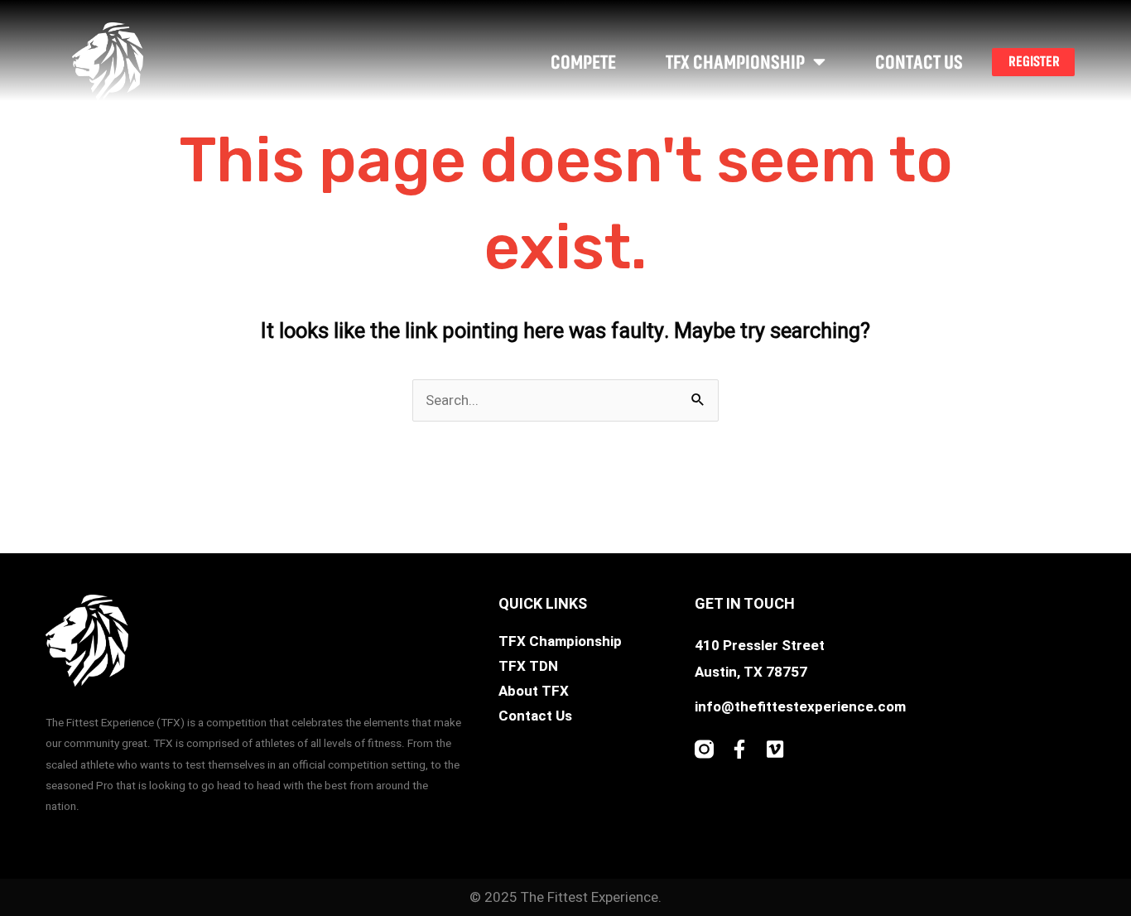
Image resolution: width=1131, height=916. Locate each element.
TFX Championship (735, 62)
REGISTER (1034, 61)
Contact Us (919, 62)
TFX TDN (528, 666)
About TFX (533, 690)
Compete (583, 62)
